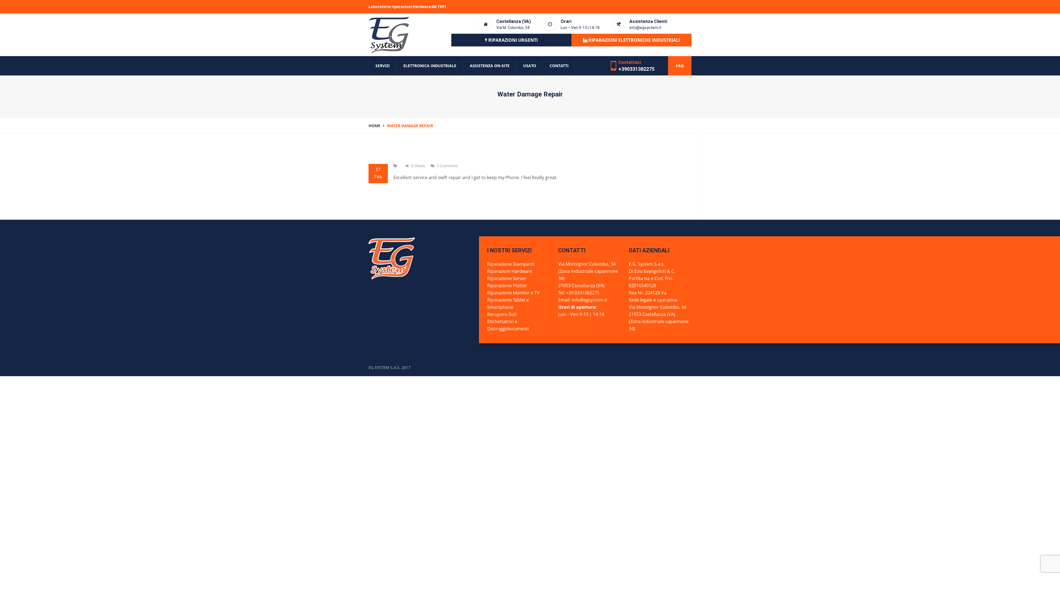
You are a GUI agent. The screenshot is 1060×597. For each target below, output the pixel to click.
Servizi (382, 65)
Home (374, 125)
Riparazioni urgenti (512, 40)
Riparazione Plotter (507, 285)
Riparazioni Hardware (509, 271)
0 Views (418, 165)
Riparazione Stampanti (510, 264)
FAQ (680, 65)
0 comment (447, 165)
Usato (529, 65)
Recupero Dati (502, 314)
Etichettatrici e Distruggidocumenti (508, 325)
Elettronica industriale (429, 65)
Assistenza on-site (490, 65)
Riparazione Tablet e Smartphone (508, 303)
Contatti (559, 65)
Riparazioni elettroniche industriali (633, 40)
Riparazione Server (506, 278)
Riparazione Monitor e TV (513, 293)
